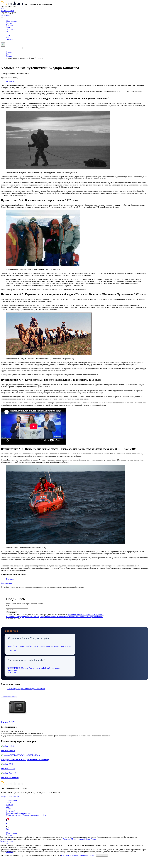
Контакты (9, 40)
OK (102, 855)
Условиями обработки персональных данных (85, 615)
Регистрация (6, 15)
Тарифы (9, 23)
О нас (8, 35)
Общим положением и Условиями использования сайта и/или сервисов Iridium (71, 617)
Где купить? (10, 29)
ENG (3, 9)
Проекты (9, 25)
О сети (8, 27)
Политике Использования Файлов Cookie (79, 839)
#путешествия (6, 583)
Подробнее (4, 841)
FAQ (7, 31)
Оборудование (11, 21)
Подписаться (11, 612)
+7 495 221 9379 (7, 11)
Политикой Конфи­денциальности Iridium (22, 617)
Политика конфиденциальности (18, 813)
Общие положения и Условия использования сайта (26, 815)
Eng (7, 829)
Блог (7, 37)
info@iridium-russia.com (10, 796)
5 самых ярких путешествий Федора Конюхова (26, 689)
